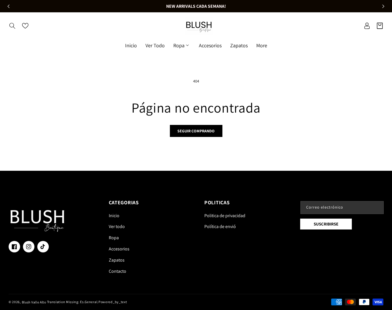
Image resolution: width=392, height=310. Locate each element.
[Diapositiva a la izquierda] (8, 6)
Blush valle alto (34, 302)
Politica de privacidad (224, 216)
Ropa (114, 238)
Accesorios (119, 249)
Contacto (117, 271)
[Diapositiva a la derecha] (383, 6)
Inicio (114, 216)
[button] (12, 26)
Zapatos (117, 260)
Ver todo (117, 226)
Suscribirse (326, 224)
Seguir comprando (196, 131)
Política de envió (220, 226)
